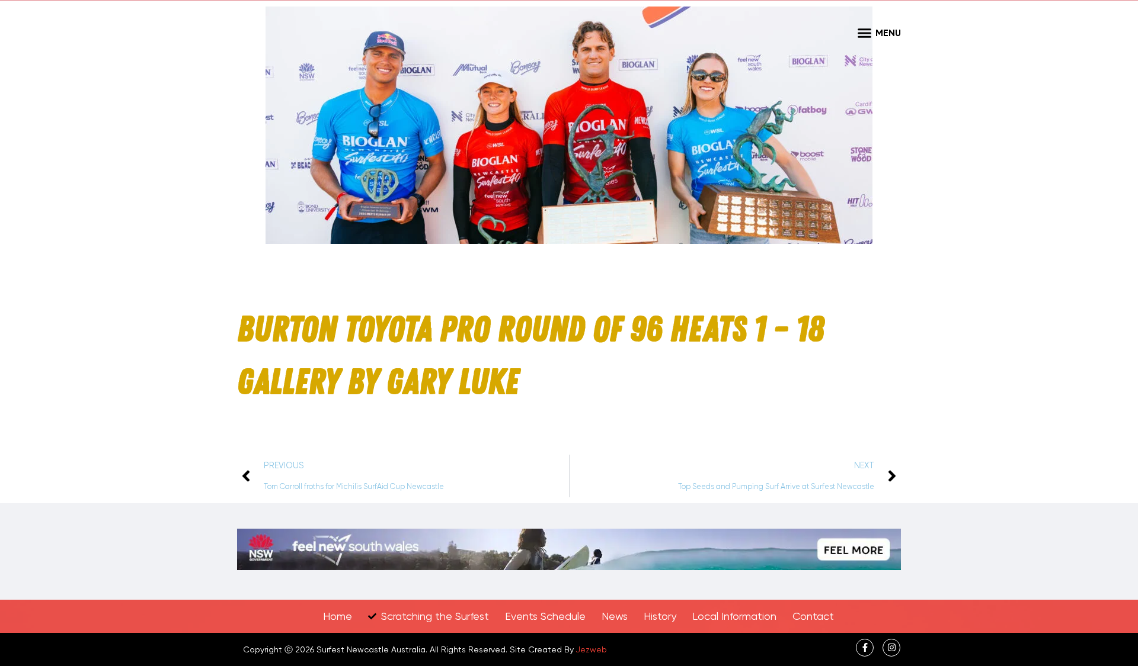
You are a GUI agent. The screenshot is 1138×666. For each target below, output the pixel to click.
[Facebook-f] (865, 648)
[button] (864, 32)
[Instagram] (891, 648)
